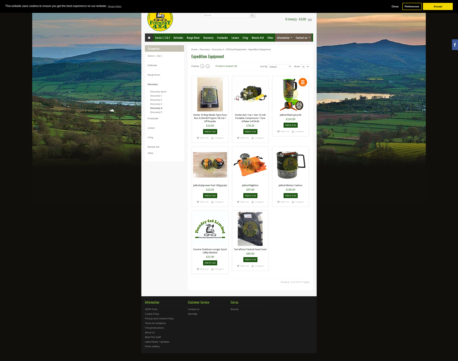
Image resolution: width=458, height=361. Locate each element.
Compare (219, 137)
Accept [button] (438, 6)
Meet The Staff (153, 337)
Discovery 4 (156, 108)
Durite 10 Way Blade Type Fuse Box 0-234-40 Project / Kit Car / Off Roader (210, 118)
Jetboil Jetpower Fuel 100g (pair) (210, 185)
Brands (235, 309)
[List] (202, 66)
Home (194, 49)
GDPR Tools (151, 309)
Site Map (192, 313)
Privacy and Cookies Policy (159, 318)
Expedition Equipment (260, 49)
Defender (178, 38)
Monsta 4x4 (258, 38)
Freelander (222, 38)
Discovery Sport (158, 91)
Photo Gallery (152, 346)
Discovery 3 (156, 103)
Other (270, 38)
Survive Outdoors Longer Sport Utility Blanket (210, 251)
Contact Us (193, 309)
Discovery (208, 38)
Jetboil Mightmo (250, 185)
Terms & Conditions (155, 323)
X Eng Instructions (154, 327)
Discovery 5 (156, 112)
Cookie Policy (152, 313)
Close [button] (395, 6)
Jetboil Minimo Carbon (290, 185)
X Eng (245, 38)
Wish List (204, 137)
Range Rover (193, 38)
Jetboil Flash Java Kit (290, 114)
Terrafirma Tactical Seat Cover (250, 249)
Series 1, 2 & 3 (162, 38)
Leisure (235, 38)
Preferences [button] (412, 6)
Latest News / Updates (157, 341)
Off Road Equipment (236, 49)
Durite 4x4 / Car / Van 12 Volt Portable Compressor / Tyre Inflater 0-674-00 (250, 118)
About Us (150, 332)
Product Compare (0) (226, 66)
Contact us (301, 38)
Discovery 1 (156, 95)
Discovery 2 (156, 99)
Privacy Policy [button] (114, 6)
